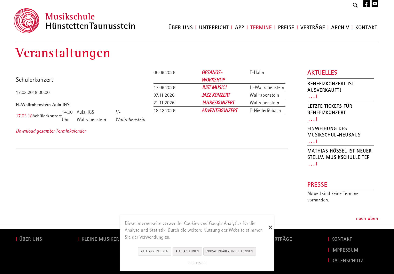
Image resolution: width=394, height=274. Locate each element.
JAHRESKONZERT (218, 102)
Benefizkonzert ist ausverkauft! (330, 87)
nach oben (367, 218)
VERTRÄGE (280, 239)
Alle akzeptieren (154, 251)
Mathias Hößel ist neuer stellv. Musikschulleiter (339, 154)
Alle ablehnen (187, 251)
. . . (311, 96)
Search (355, 5)
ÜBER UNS (30, 239)
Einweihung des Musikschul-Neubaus (334, 131)
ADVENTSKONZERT (219, 110)
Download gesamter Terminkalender (51, 131)
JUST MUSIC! (214, 87)
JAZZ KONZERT (216, 95)
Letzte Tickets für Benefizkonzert (329, 109)
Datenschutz (347, 261)
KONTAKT (341, 239)
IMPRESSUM (344, 250)
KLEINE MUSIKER (100, 239)
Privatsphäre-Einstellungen (229, 251)
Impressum (197, 262)
